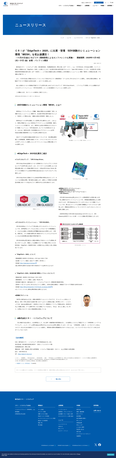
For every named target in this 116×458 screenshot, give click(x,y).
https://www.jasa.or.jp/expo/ (27, 263)
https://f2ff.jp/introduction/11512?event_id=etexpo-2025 (35, 287)
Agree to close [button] (111, 454)
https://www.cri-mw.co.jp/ (25, 354)
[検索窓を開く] (111, 2)
